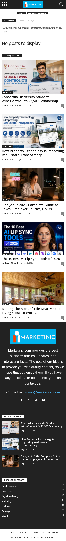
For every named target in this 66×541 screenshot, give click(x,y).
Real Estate (7, 146)
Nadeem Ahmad (10, 263)
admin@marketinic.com (42, 392)
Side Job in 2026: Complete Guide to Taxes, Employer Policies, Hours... (30, 207)
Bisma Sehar (8, 105)
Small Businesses (10, 486)
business (21, 13)
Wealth (5, 516)
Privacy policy (38, 532)
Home (21, 20)
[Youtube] (44, 400)
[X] (37, 400)
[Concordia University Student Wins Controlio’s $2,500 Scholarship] (33, 77)
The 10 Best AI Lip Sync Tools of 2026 (31, 259)
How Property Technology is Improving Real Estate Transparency (33, 153)
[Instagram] (30, 400)
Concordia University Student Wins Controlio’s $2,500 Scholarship (30, 99)
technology (7, 92)
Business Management (38, 13)
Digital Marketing (10, 496)
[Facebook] (22, 400)
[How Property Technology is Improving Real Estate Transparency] (33, 130)
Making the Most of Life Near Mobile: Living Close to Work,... (31, 311)
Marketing (6, 501)
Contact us (53, 532)
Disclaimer (23, 532)
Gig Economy (8, 200)
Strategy (6, 511)
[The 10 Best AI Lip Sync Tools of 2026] (33, 238)
